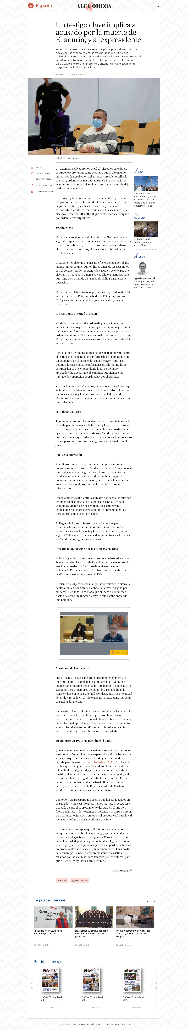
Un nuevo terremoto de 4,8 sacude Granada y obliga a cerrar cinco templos (133, 933)
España (44, 5)
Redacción (60, 74)
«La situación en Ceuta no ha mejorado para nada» (48, 932)
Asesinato (62, 880)
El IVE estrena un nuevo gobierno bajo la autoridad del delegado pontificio (91, 933)
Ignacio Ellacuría (79, 880)
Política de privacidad (115, 1024)
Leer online (54, 1007)
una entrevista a (102, 762)
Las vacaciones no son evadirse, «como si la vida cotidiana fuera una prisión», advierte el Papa (145, 199)
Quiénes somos (86, 1024)
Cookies (130, 1024)
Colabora (99, 1024)
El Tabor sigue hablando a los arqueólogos (142, 242)
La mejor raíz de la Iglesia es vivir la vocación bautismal (145, 284)
